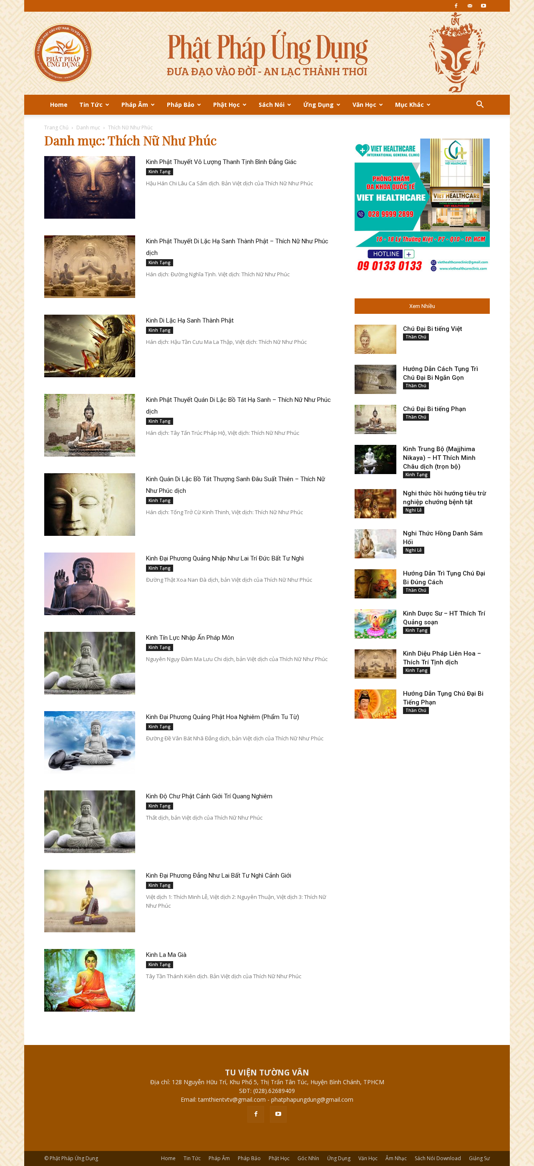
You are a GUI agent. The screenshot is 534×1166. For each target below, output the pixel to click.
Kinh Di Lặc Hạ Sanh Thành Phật (190, 320)
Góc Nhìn (308, 1158)
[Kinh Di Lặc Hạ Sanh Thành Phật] (89, 346)
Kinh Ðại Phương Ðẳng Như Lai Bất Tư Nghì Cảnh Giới (218, 875)
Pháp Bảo (180, 105)
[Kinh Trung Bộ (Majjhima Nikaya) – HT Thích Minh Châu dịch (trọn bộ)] (375, 459)
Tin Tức (91, 105)
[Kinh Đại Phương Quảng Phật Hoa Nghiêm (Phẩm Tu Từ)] (89, 742)
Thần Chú (416, 337)
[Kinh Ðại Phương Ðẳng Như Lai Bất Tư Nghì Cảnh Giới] (89, 901)
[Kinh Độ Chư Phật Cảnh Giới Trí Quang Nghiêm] (89, 821)
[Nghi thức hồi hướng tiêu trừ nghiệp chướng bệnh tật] (375, 503)
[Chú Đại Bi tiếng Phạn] (375, 419)
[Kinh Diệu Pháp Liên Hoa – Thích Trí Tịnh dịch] (375, 664)
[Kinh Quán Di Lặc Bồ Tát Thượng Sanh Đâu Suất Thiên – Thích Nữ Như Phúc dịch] (89, 504)
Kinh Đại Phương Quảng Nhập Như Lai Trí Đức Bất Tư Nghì (225, 558)
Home (59, 105)
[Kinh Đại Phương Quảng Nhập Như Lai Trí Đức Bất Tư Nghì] (89, 584)
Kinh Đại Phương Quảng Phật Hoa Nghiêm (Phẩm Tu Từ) (222, 717)
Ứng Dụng (318, 105)
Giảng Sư (479, 1158)
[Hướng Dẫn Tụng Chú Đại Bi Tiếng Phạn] (375, 704)
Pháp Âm (134, 105)
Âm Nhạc (396, 1158)
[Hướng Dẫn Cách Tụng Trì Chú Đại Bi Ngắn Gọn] (375, 379)
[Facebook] (456, 6)
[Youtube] (483, 6)
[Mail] (469, 6)
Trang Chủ (56, 127)
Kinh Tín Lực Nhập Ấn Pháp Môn (190, 637)
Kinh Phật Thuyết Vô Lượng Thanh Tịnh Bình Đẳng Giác (221, 162)
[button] (480, 105)
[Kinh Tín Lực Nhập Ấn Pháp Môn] (89, 663)
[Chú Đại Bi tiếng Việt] (375, 339)
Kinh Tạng (160, 171)
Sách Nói (272, 105)
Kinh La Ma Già (166, 955)
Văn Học (364, 105)
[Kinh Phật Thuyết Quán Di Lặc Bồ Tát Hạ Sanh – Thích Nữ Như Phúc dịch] (89, 425)
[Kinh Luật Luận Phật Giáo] (267, 53)
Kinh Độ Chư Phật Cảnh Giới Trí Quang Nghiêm (209, 796)
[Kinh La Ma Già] (89, 980)
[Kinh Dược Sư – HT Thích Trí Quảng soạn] (375, 624)
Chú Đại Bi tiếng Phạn (434, 409)
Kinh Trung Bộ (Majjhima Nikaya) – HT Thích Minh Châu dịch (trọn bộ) (439, 457)
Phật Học (226, 105)
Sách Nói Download (438, 1158)
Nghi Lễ (414, 510)
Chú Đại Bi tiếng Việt (432, 329)
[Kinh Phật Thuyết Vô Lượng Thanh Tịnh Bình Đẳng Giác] (89, 187)
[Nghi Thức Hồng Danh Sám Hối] (375, 543)
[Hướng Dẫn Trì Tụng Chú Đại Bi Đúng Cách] (375, 583)
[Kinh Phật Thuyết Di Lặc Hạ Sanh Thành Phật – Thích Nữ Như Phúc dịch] (89, 266)
